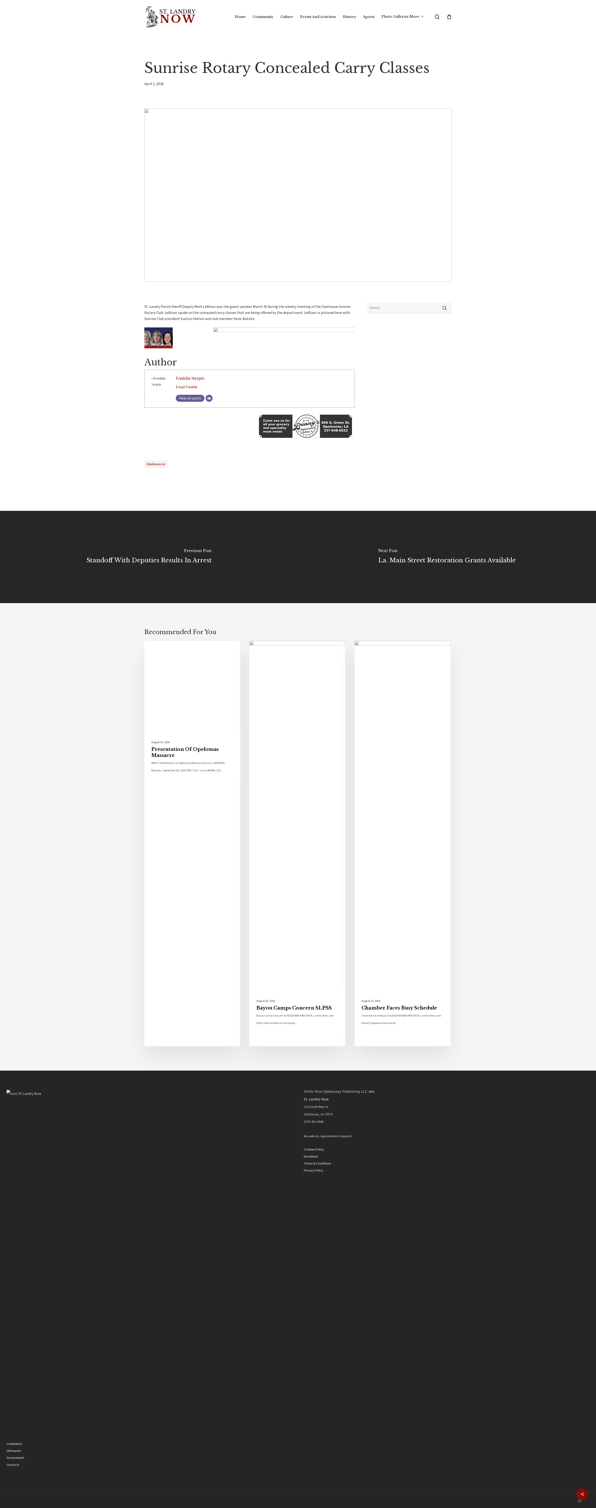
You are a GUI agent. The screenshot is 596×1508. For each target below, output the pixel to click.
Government (15, 1458)
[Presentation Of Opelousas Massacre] (192, 843)
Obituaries (14, 1451)
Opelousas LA (156, 464)
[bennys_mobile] (249, 440)
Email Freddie (186, 387)
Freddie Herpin (190, 378)
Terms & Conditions (317, 1163)
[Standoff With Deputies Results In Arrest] (149, 557)
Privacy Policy (313, 1170)
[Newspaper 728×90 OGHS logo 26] (249, 330)
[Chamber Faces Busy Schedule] (402, 843)
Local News (163, 648)
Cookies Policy (314, 1149)
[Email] (209, 398)
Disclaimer (311, 1156)
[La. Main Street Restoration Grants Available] (447, 557)
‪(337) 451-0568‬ (314, 1122)
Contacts (13, 1465)
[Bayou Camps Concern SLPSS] (297, 843)
